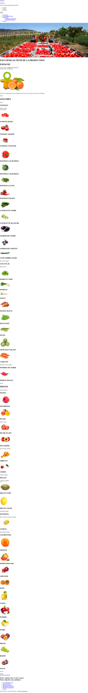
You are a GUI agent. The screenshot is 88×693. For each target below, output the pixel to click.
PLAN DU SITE (6, 684)
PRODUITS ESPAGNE (11, 18)
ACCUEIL (5, 15)
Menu (2, 12)
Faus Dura (2, 3)
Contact (4, 21)
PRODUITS (5, 17)
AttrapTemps (24, 691)
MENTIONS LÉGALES (8, 686)
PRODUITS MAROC (10, 19)
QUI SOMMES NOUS (8, 16)
